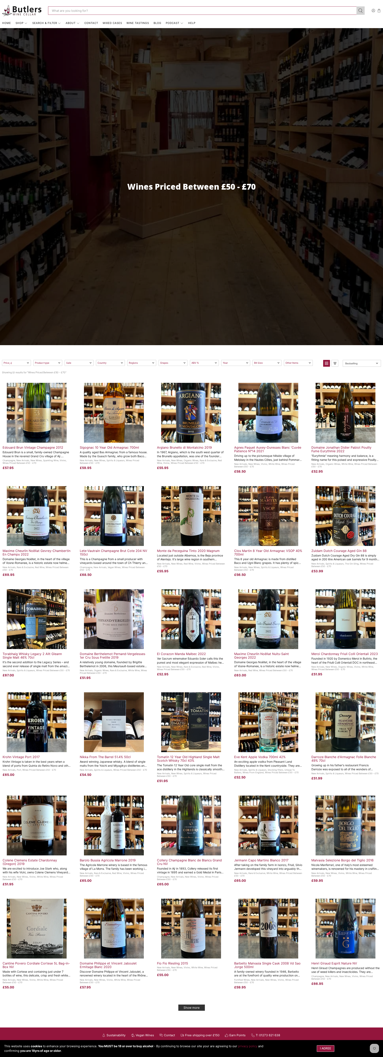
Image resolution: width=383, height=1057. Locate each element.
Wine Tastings (137, 23)
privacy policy (247, 1046)
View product (191, 438)
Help (191, 23)
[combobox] (202, 10)
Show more (192, 1008)
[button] (16, 363)
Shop (20, 23)
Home (6, 23)
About (71, 23)
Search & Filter (44, 23)
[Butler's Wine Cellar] (22, 11)
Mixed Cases (112, 23)
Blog (157, 23)
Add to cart (36, 438)
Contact (91, 23)
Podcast (172, 23)
